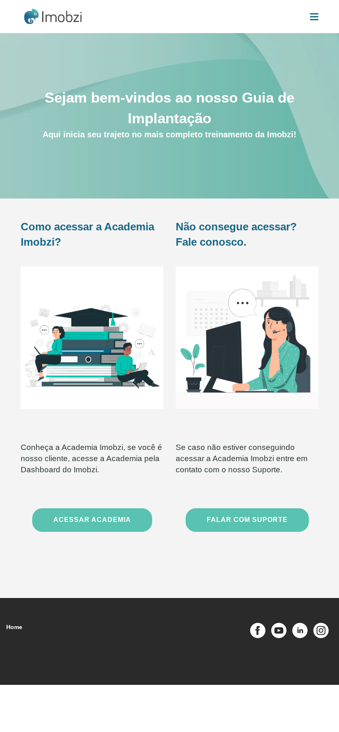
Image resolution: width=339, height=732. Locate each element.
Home (14, 627)
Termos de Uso (143, 696)
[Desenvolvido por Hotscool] (301, 723)
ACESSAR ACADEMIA (92, 519)
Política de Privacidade (189, 696)
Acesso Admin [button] (236, 697)
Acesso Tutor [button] (272, 697)
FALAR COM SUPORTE (247, 519)
